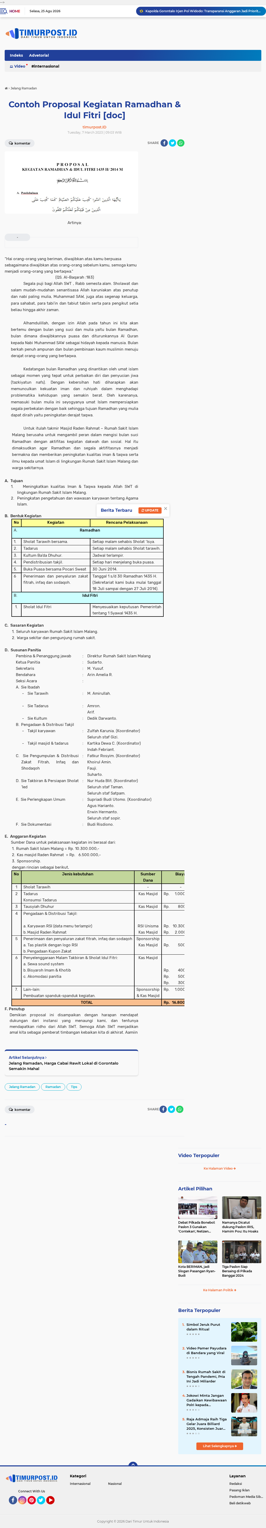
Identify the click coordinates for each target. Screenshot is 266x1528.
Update (151, 510)
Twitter (43, 1506)
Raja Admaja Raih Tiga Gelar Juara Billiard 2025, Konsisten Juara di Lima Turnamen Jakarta (203, 11)
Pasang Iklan (239, 1490)
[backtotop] (133, 1466)
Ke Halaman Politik (218, 1290)
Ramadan (53, 1087)
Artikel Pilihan (195, 1189)
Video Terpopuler (199, 1155)
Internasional (46, 66)
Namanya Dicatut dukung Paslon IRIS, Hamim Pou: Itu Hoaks (240, 1227)
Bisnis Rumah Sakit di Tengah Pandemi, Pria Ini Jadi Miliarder (206, 1376)
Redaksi (235, 1484)
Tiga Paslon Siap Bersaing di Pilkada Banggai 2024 (237, 1271)
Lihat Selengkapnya (219, 1446)
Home (14, 11)
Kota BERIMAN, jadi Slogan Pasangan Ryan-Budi (197, 1271)
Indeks (16, 55)
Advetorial (39, 55)
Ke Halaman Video (219, 1168)
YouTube (54, 1506)
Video (19, 66)
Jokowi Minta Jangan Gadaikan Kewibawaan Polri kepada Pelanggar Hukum (207, 1400)
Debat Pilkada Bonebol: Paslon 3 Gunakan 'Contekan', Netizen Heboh (196, 1227)
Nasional (115, 1484)
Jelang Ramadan (22, 1087)
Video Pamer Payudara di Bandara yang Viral (207, 1350)
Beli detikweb (240, 1503)
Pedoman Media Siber (246, 1497)
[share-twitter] (172, 143)
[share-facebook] (164, 143)
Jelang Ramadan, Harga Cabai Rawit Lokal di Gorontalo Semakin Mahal (63, 1066)
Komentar (22, 143)
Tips (74, 1087)
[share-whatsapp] (180, 143)
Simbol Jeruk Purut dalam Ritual (203, 1326)
